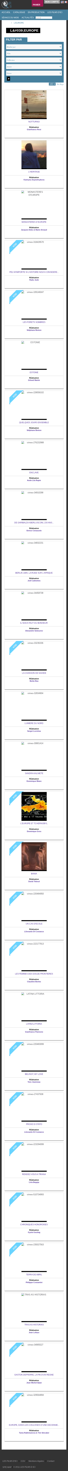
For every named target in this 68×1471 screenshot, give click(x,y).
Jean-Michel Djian (34, 1383)
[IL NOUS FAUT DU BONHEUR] (34, 606)
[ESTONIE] (34, 355)
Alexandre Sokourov (34, 631)
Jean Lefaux (34, 1332)
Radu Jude (34, 280)
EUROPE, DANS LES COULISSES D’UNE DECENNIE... (34, 1425)
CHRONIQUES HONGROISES (34, 1224)
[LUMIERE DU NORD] (34, 706)
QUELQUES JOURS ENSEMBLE (34, 422)
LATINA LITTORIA (34, 1024)
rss (11, 1455)
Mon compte (52, 2)
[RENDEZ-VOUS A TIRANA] (34, 1157)
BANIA (34, 874)
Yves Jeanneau (34, 1082)
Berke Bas (34, 681)
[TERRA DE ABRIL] (34, 1257)
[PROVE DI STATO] (34, 1107)
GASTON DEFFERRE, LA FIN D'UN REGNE (34, 1375)
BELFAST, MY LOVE (34, 1074)
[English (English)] (62, 1)
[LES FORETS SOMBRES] (34, 305)
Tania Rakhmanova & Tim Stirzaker (34, 1433)
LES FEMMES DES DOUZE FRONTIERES (34, 974)
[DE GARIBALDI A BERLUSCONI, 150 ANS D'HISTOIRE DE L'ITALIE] (34, 505)
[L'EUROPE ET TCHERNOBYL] (34, 806)
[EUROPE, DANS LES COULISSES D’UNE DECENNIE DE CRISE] (34, 1408)
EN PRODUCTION (36, 12)
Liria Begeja (34, 1182)
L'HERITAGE (34, 172)
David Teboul (34, 881)
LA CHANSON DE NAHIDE (34, 673)
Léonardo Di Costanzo (34, 932)
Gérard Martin (34, 380)
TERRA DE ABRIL (34, 1274)
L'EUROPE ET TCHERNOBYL (34, 823)
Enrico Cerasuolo (34, 531)
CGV (23, 1461)
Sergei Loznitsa (34, 731)
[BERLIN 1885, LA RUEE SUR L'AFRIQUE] (34, 555)
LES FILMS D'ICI (54, 12)
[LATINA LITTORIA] (34, 1006)
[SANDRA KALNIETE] (34, 756)
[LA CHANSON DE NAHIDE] (34, 656)
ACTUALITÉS (27, 17)
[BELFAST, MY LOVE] (34, 1057)
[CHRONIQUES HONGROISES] (34, 1207)
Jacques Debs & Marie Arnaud (34, 230)
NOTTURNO (34, 122)
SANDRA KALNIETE (34, 773)
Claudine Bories (34, 982)
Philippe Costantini (34, 1282)
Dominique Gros (34, 831)
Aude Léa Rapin (34, 480)
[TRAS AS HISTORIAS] (34, 1307)
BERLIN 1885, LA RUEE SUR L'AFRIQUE (34, 573)
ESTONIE (34, 372)
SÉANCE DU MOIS (10, 17)
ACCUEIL (5, 12)
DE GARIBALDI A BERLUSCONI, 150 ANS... (34, 523)
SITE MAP (7, 1467)
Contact (50, 1461)
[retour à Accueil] (7, 23)
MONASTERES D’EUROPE (34, 222)
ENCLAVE (34, 472)
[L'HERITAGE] (34, 154)
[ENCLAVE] (34, 455)
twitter (5, 1455)
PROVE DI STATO (34, 1124)
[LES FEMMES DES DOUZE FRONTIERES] (34, 956)
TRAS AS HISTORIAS (34, 1325)
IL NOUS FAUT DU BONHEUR (34, 623)
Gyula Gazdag (34, 1232)
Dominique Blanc (34, 781)
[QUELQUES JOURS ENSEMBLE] (34, 405)
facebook (8, 1455)
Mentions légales (36, 1461)
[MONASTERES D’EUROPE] (34, 205)
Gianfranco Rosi (34, 129)
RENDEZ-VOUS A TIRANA (34, 1174)
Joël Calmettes (34, 581)
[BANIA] (34, 856)
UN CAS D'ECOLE (34, 924)
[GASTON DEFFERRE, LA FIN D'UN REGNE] (34, 1357)
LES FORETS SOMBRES (34, 322)
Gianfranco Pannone (34, 1032)
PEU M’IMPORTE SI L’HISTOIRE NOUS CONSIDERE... (34, 272)
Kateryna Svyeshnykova (34, 180)
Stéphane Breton (34, 330)
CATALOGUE (19, 12)
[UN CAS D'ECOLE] (34, 906)
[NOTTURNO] (34, 104)
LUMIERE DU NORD (34, 723)
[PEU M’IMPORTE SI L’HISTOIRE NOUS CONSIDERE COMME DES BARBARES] (34, 255)
